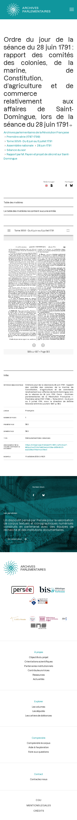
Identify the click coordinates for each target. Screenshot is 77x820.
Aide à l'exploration (38, 747)
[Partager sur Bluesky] (71, 185)
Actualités (38, 679)
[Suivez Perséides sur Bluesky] (43, 495)
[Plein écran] (68, 230)
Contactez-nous (38, 779)
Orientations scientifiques (38, 661)
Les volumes (38, 706)
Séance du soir (16, 149)
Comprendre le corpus (38, 743)
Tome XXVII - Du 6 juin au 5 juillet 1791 (29, 141)
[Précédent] (34, 345)
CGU (38, 800)
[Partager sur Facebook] (66, 185)
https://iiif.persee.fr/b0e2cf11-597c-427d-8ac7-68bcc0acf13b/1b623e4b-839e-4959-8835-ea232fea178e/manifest (46, 447)
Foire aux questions (38, 751)
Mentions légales (39, 805)
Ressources (39, 674)
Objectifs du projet (38, 657)
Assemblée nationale (20, 145)
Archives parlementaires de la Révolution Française (36, 132)
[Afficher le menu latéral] (8, 230)
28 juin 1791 (44, 145)
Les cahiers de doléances (38, 715)
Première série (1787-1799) (23, 136)
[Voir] (71, 124)
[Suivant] (42, 345)
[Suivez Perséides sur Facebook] (33, 495)
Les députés (38, 711)
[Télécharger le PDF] (46, 185)
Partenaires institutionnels (38, 666)
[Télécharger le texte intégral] (52, 185)
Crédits (38, 810)
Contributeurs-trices (38, 670)
